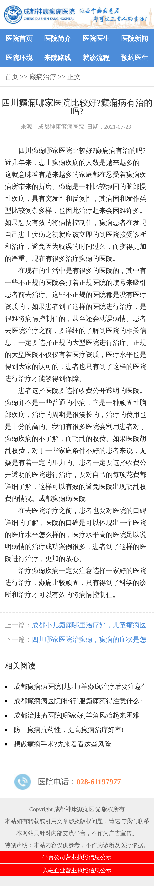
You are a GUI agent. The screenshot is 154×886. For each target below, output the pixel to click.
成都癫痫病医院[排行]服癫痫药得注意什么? (78, 701)
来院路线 (57, 57)
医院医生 (96, 38)
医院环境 (19, 57)
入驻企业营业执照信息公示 (77, 870)
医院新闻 (134, 38)
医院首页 (19, 38)
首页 (11, 77)
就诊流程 (96, 57)
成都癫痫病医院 (62, 498)
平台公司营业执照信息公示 (77, 857)
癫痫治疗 (42, 77)
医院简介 (57, 38)
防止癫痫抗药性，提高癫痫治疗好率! (69, 729)
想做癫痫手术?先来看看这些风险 (62, 744)
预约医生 (134, 57)
